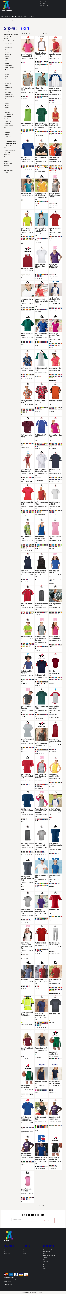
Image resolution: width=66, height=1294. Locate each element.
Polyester (7, 152)
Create (6, 21)
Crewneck (8, 54)
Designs (25, 1252)
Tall (6, 90)
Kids (6, 130)
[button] (45, 3)
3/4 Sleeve (8, 83)
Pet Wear (6, 166)
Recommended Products (11, 34)
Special (6, 172)
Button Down (8, 121)
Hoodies (7, 105)
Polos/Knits (8, 123)
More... (44, 1268)
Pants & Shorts (9, 114)
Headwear (7, 154)
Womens (7, 132)
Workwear (8, 92)
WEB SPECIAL (8, 36)
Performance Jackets (10, 141)
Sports (6, 119)
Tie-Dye (7, 63)
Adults (7, 108)
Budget (6, 39)
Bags (5, 157)
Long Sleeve (8, 47)
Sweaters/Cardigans (10, 143)
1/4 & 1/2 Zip (8, 101)
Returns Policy (7, 1250)
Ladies (7, 56)
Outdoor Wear (9, 43)
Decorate (23, 58)
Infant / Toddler (9, 68)
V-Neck (7, 59)
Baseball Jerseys (9, 97)
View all (6, 32)
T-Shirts (7, 61)
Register (46, 1)
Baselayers (7, 137)
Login (40, 1)
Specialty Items (8, 170)
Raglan (7, 103)
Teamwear (7, 148)
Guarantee (6, 1252)
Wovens (7, 112)
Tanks (6, 76)
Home (2, 21)
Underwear (8, 139)
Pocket (7, 70)
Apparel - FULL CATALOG (15, 21)
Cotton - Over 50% (10, 150)
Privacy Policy (7, 1253)
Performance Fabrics (10, 50)
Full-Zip (7, 74)
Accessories (7, 159)
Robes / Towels (8, 163)
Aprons (6, 168)
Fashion (7, 79)
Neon (6, 99)
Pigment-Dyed (9, 94)
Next (43, 1205)
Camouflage (8, 65)
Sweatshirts (8, 117)
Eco (6, 81)
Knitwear (7, 128)
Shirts (23, 21)
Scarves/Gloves (9, 146)
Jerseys (7, 110)
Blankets (6, 161)
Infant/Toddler (9, 126)
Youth (6, 72)
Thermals (7, 85)
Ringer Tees (8, 88)
